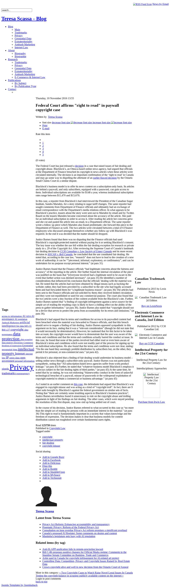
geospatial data (10, 349)
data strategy (8, 342)
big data (20, 326)
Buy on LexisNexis (151, 306)
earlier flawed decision (105, 177)
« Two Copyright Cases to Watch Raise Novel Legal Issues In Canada (96, 572)
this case (78, 384)
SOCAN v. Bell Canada (60, 254)
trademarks (9, 373)
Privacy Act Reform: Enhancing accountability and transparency (76, 524)
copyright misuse (51, 445)
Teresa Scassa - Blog (23, 19)
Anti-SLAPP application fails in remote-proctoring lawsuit (72, 549)
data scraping (27, 339)
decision (79, 165)
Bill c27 (6, 329)
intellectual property (52, 439)
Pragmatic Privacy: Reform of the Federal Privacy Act (70, 527)
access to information (12, 316)
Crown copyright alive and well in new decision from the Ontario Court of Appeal (85, 567)
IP (7, 357)
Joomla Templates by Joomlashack (19, 585)
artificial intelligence (16, 324)
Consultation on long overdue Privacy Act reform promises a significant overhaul (84, 530)
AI (24, 316)
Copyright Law (57, 428)
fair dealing (48, 442)
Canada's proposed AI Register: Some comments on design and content (79, 533)
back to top (41, 581)
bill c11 (28, 326)
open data (14, 357)
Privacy (21, 367)
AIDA (28, 316)
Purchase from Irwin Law (151, 402)
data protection (11, 336)
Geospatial (27, 345)
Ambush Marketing (11, 322)
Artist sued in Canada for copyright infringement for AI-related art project (80, 558)
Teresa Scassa (55, 116)
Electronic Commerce (23, 342)
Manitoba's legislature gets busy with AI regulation (68, 536)
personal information (25, 361)
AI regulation (21, 319)
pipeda (5, 368)
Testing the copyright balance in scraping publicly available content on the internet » (80, 575)
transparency (23, 373)
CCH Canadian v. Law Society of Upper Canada (86, 251)
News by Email (160, 4)
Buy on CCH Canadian (151, 343)
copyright (17, 329)
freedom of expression (12, 345)
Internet (20, 353)
